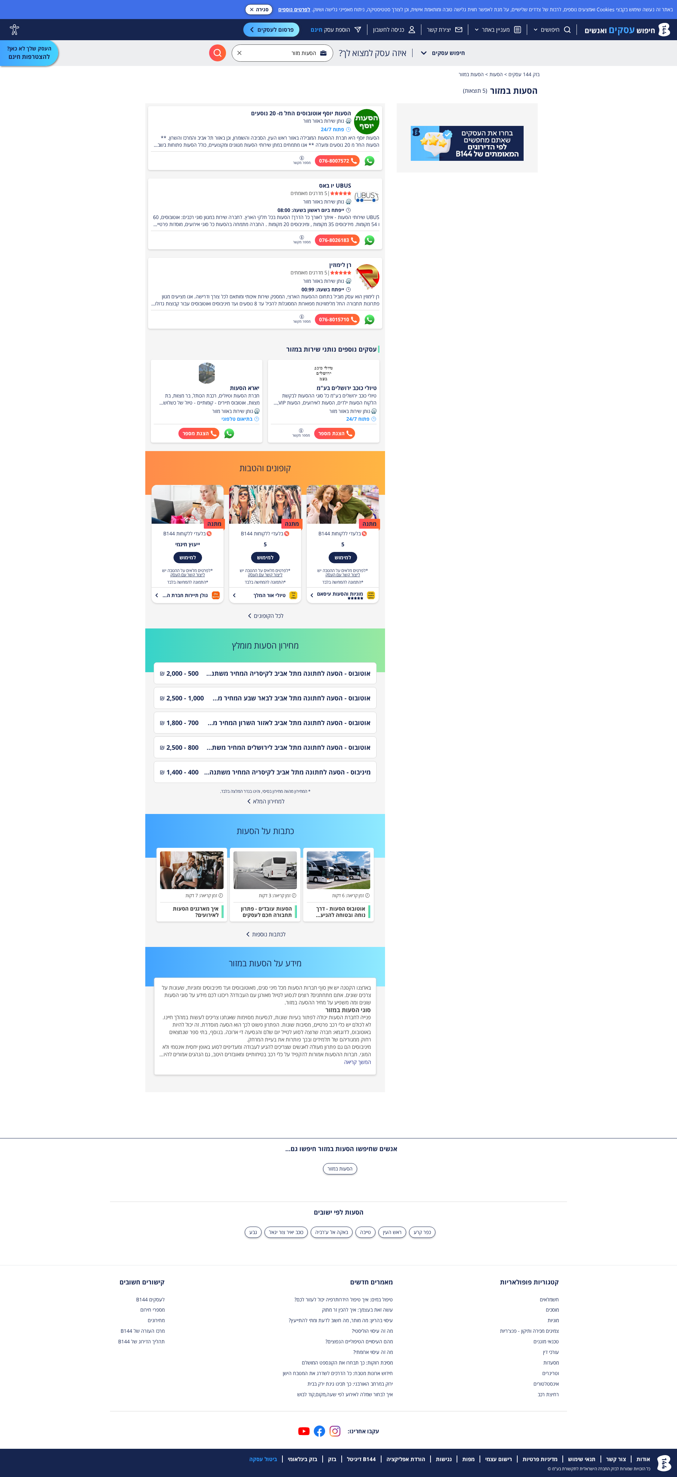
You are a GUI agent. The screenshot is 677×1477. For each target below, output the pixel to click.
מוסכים (552, 1309)
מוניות (553, 1320)
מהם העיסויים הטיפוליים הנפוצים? (359, 1341)
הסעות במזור (340, 1168)
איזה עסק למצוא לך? (373, 53)
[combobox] (282, 53)
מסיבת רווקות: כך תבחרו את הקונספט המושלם (347, 1362)
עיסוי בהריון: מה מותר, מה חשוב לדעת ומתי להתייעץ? (341, 1320)
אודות (643, 1459)
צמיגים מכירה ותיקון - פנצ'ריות (529, 1330)
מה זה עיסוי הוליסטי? (372, 1330)
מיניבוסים (212, 987)
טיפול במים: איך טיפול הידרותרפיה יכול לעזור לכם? (343, 1299)
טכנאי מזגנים (546, 1341)
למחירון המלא (269, 801)
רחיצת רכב (548, 1394)
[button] (348, 121)
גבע (253, 1232)
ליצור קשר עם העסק (342, 575)
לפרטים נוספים (294, 9)
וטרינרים (550, 1373)
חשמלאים (549, 1299)
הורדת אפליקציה (405, 1459)
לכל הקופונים (268, 616)
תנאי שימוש (582, 1459)
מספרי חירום (152, 1309)
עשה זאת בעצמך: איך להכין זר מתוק (357, 1309)
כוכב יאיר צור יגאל (286, 1232)
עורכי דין (551, 1352)
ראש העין (392, 1232)
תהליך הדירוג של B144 (141, 1341)
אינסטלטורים (546, 1383)
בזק (332, 1459)
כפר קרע (422, 1232)
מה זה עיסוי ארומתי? (373, 1352)
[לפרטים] (467, 143)
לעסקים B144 (150, 1299)
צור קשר (616, 1459)
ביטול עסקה (263, 1459)
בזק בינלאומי (302, 1459)
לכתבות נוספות (269, 934)
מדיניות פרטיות (540, 1459)
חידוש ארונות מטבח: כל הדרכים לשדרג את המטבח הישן (338, 1373)
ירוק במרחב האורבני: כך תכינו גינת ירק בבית (350, 1383)
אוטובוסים (242, 987)
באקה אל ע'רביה (331, 1232)
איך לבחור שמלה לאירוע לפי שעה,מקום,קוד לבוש (345, 1394)
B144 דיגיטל (361, 1459)
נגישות (444, 1459)
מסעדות (551, 1362)
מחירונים (156, 1320)
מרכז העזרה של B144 (143, 1330)
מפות (468, 1459)
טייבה (365, 1232)
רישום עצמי (498, 1459)
